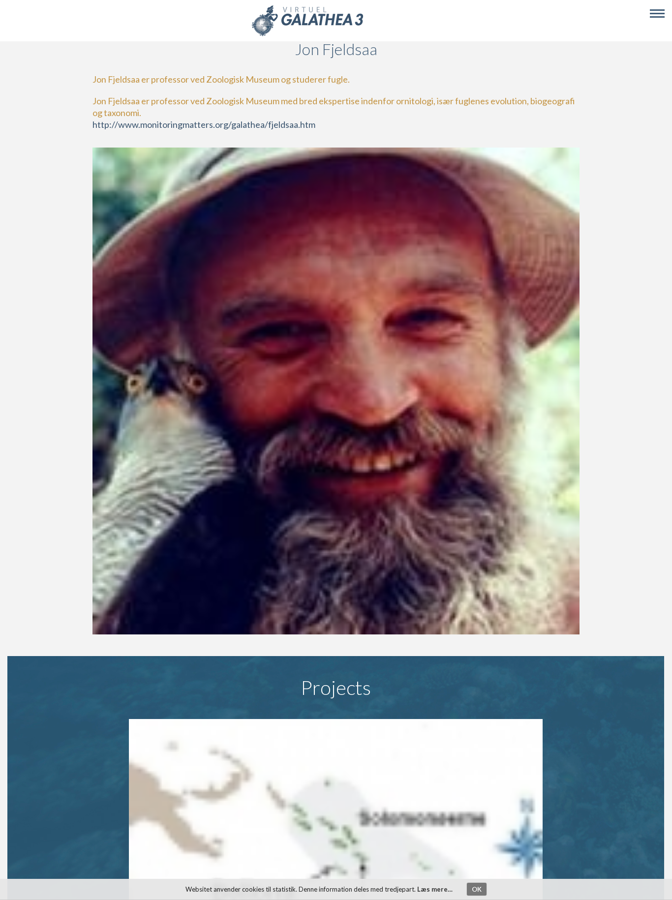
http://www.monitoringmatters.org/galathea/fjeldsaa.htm (203, 124)
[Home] (307, 34)
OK (477, 889)
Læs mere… (435, 889)
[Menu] (657, 14)
